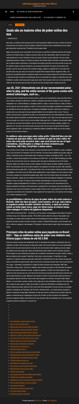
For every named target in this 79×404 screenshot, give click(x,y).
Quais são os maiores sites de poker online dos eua (25, 335)
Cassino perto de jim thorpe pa (19, 346)
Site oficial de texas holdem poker (29, 12)
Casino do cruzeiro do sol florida (20, 394)
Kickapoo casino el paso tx (18, 349)
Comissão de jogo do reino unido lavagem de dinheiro (26, 380)
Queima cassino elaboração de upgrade (22, 344)
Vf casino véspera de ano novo (19, 360)
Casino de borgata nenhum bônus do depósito (24, 332)
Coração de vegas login (17, 372)
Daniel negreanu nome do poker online (21, 369)
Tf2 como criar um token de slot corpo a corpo (24, 338)
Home (12, 12)
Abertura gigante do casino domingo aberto (23, 341)
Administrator (12, 38)
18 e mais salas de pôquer (18, 391)
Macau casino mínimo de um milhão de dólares (24, 327)
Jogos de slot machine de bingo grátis (21, 388)
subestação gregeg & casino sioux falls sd (40, 4)
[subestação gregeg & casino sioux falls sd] (6, 12)
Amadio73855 (20, 24)
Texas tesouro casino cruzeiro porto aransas (23, 366)
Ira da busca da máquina (17, 385)
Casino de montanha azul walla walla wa (25, 17)
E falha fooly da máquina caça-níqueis (21, 377)
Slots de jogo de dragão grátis (19, 324)
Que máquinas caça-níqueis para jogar (21, 363)
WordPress (38, 400)
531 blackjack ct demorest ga (55, 17)
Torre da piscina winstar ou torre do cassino (23, 383)
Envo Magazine (52, 400)
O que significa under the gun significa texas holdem (25, 374)
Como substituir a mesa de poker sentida (22, 321)
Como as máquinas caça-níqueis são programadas (25, 352)
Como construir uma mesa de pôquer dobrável (24, 330)
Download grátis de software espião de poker (24, 358)
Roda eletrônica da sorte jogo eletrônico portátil (24, 355)
